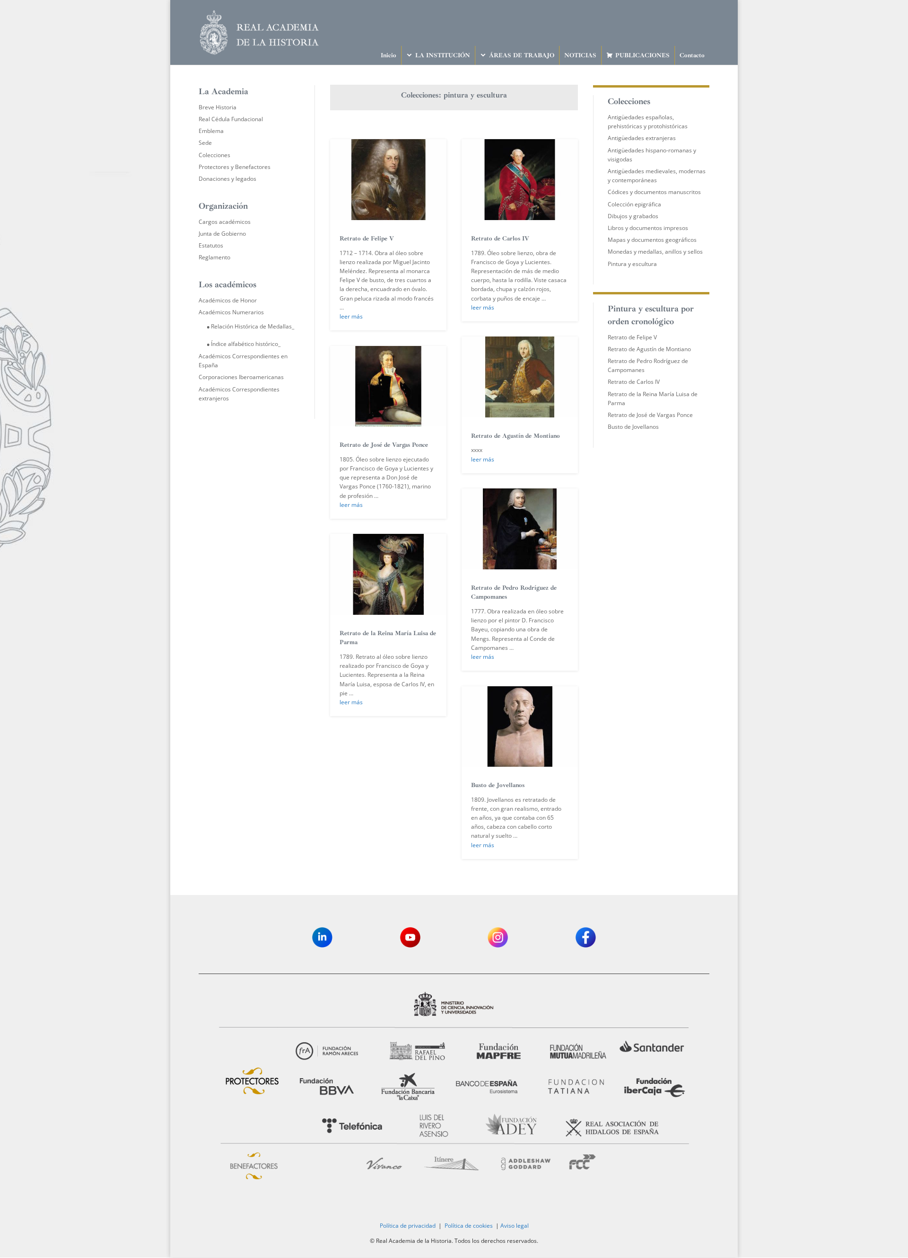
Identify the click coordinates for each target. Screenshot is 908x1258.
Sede (205, 143)
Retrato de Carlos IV (500, 238)
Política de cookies (469, 1226)
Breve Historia (217, 107)
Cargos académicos (225, 222)
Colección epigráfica (634, 204)
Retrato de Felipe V (367, 238)
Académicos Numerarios (231, 312)
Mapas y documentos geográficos (652, 240)
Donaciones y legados (227, 179)
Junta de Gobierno (222, 234)
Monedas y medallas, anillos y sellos (655, 252)
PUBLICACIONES (642, 55)
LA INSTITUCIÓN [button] (442, 55)
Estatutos (211, 245)
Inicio (388, 55)
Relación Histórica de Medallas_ (252, 326)
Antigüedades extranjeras (642, 138)
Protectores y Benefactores (235, 167)
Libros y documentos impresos (648, 228)
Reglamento (214, 257)
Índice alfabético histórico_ (245, 344)
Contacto (692, 55)
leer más (351, 316)
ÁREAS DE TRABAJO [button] (521, 55)
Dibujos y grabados (633, 216)
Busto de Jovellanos (497, 785)
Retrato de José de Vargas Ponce (384, 445)
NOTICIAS (580, 55)
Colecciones (214, 155)
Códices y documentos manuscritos (654, 192)
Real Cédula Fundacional (231, 119)
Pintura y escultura (632, 264)
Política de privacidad (408, 1226)
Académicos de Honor (228, 300)
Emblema (211, 131)
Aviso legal (514, 1226)
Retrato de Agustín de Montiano (515, 436)
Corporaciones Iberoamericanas (241, 377)
